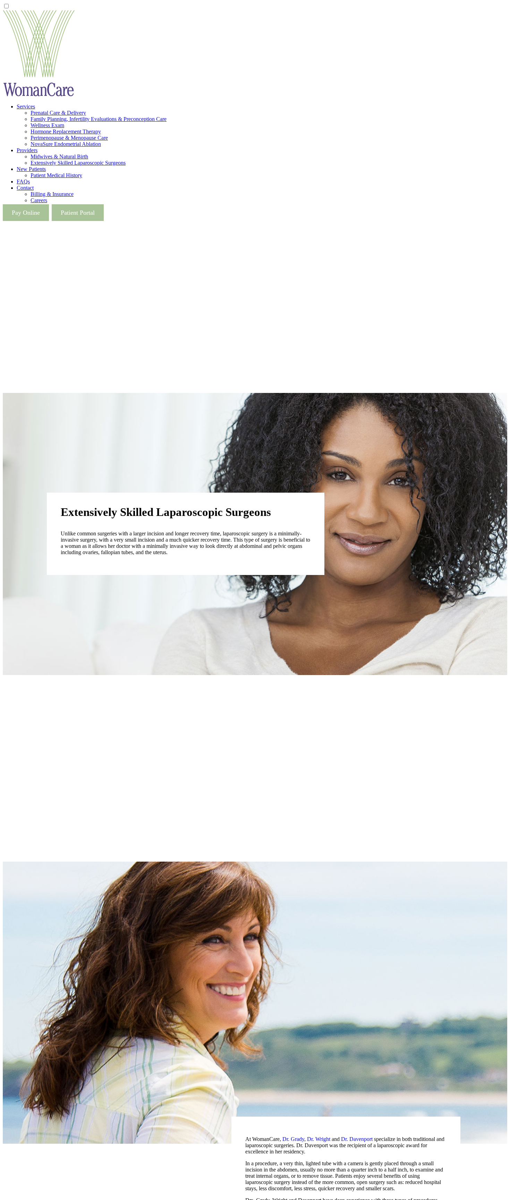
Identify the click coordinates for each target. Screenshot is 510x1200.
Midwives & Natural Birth (59, 156)
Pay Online (26, 212)
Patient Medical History (56, 175)
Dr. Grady (293, 1139)
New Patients (31, 169)
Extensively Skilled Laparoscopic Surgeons (78, 163)
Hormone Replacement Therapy (66, 131)
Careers (39, 200)
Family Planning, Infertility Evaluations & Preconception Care (99, 119)
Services (26, 106)
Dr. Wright (318, 1139)
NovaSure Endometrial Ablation (66, 144)
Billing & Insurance (52, 194)
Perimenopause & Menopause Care (69, 138)
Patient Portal (78, 212)
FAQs (23, 181)
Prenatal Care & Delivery (58, 113)
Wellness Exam (47, 125)
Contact (25, 188)
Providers (27, 150)
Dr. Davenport (357, 1139)
